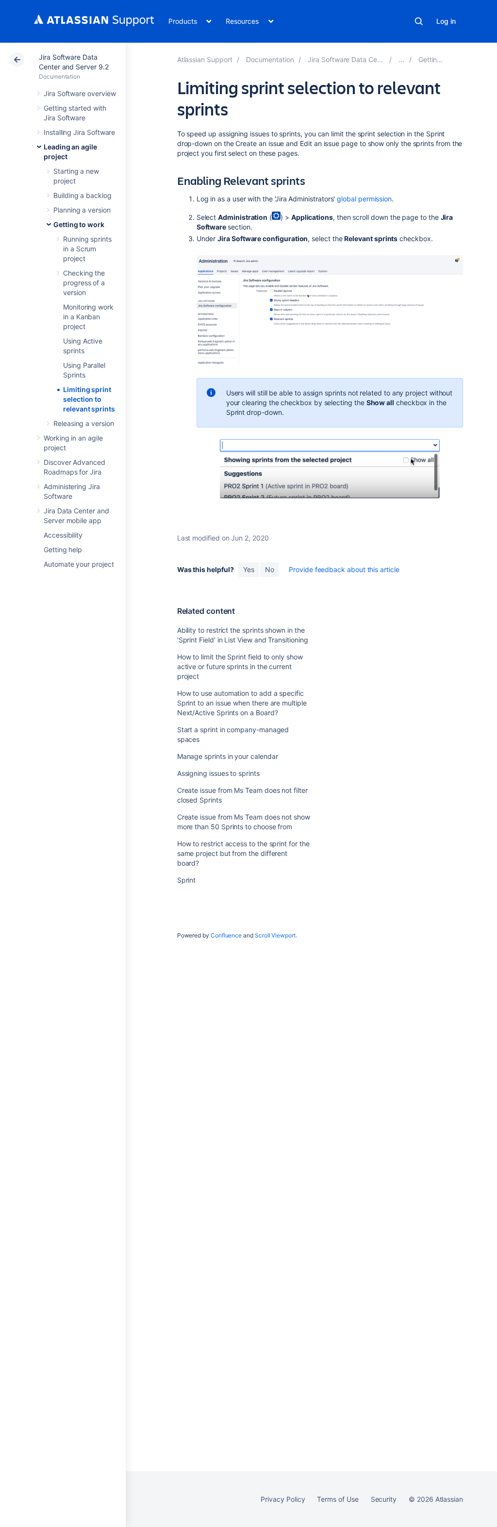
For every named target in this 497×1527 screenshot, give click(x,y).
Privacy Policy (283, 1499)
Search (419, 21)
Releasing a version (83, 423)
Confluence (226, 935)
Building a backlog (82, 195)
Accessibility (63, 535)
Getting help (63, 549)
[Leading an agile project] (401, 59)
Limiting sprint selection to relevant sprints (89, 399)
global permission (364, 199)
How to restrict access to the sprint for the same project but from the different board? (243, 853)
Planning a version (82, 210)
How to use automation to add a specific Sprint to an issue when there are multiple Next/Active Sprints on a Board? (242, 703)
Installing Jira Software (79, 132)
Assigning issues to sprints (218, 773)
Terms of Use (337, 1499)
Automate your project (79, 564)
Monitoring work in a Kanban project (88, 316)
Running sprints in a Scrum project (87, 249)
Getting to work (78, 224)
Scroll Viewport (275, 935)
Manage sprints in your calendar (227, 756)
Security (384, 1499)
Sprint (186, 880)
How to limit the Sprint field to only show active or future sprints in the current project (240, 666)
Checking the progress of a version (84, 282)
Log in (446, 21)
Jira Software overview (80, 93)
